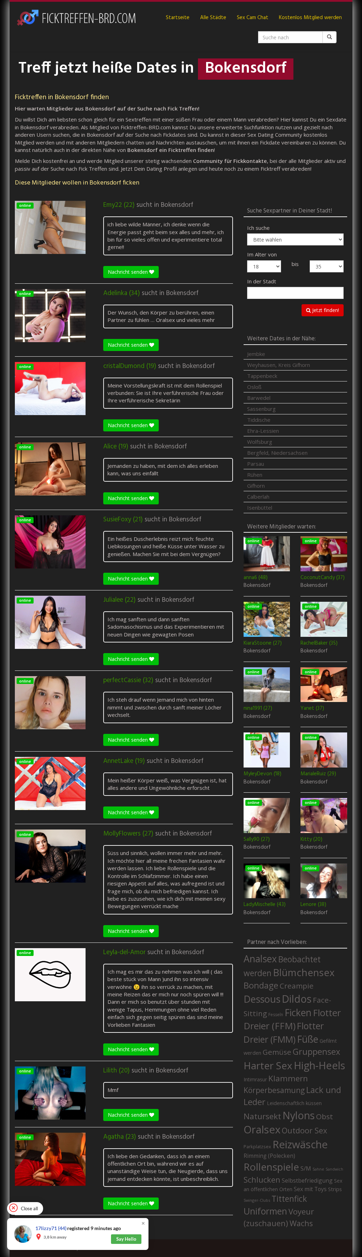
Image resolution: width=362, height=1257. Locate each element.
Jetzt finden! (325, 310)
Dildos (296, 999)
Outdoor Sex (304, 1130)
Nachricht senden (128, 271)
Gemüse (277, 1052)
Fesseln (275, 1015)
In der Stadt (261, 281)
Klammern (288, 1078)
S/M (305, 1168)
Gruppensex (316, 1051)
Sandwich (334, 1169)
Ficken (298, 1012)
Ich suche (258, 227)
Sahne (318, 1169)
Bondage (261, 985)
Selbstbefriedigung (307, 1180)
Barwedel (258, 397)
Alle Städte (213, 17)
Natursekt (262, 1116)
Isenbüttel (259, 507)
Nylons (298, 1115)
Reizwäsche (300, 1144)
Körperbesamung (274, 1090)
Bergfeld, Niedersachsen (277, 452)
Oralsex (262, 1129)
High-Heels (319, 1065)
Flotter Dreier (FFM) (292, 1019)
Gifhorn (256, 485)
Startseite (177, 17)
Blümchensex (303, 972)
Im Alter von (262, 254)
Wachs (301, 1223)
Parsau (255, 463)
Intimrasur (255, 1079)
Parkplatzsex (257, 1146)
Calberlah (258, 496)
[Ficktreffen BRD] (76, 17)
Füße (307, 1039)
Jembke (256, 353)
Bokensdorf (177, 205)
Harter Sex (268, 1065)
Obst (324, 1116)
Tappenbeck (262, 375)
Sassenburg (261, 408)
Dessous (262, 999)
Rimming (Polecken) (269, 1156)
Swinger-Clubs (257, 1200)
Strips (335, 1189)
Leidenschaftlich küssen (294, 1102)
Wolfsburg (259, 441)
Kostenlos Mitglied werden (310, 17)
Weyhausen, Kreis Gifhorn (278, 364)
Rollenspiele (271, 1166)
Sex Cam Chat (252, 17)
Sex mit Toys (310, 1189)
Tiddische (258, 419)
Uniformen (265, 1211)
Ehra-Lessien (263, 430)
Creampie (297, 986)
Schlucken (262, 1179)
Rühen (254, 474)
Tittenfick (289, 1198)
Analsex (260, 958)
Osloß (254, 386)
